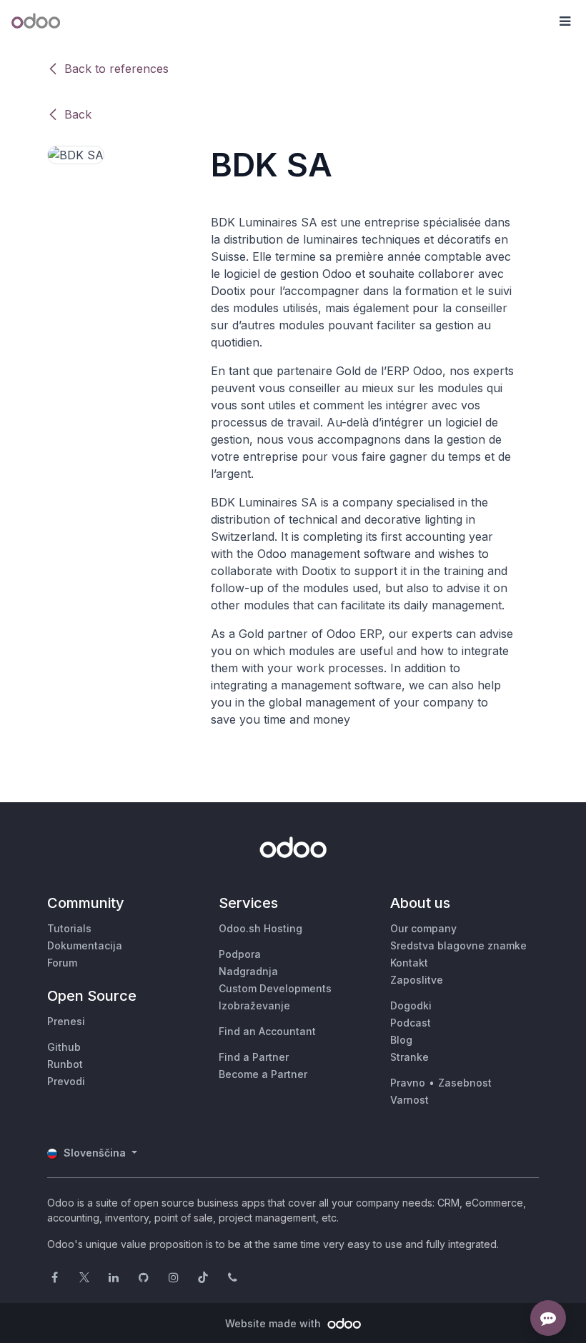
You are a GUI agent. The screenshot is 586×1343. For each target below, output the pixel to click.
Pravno (407, 1083)
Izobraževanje (254, 1005)
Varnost (409, 1100)
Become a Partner (263, 1074)
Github (64, 1047)
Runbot (65, 1064)
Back (77, 114)
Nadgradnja (248, 971)
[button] (564, 21)
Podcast (410, 1023)
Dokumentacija (84, 945)
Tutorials (69, 928)
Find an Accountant (267, 1031)
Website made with (274, 1323)
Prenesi (66, 1021)
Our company (423, 928)
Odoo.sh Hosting (260, 928)
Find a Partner (254, 1057)
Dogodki (411, 1005)
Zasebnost (465, 1083)
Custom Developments (275, 988)
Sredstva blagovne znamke (458, 945)
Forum (62, 963)
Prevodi (66, 1081)
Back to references (116, 68)
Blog (401, 1040)
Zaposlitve (416, 980)
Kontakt (409, 963)
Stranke (409, 1057)
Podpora (240, 954)
